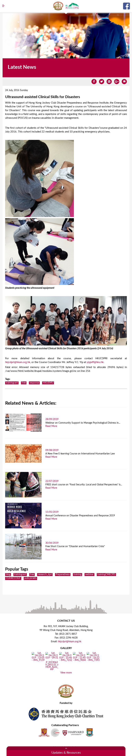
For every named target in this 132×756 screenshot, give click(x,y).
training (77, 574)
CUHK (44, 732)
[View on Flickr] (38, 660)
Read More (51, 426)
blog (8, 574)
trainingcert (12, 383)
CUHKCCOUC (13, 578)
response (34, 383)
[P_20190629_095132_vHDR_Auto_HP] (51, 669)
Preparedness (63, 574)
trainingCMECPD (106, 574)
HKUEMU (48, 383)
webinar (89, 574)
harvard (73, 732)
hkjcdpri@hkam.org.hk (17, 362)
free (24, 383)
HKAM (58, 6)
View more (66, 673)
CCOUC (55, 732)
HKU (90, 732)
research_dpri (45, 574)
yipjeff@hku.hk (95, 362)
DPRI (72, 6)
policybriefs (30, 578)
